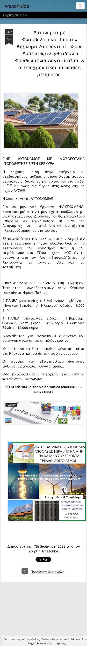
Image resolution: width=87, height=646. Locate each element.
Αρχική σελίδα (14, 15)
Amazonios (50, 551)
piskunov (75, 639)
